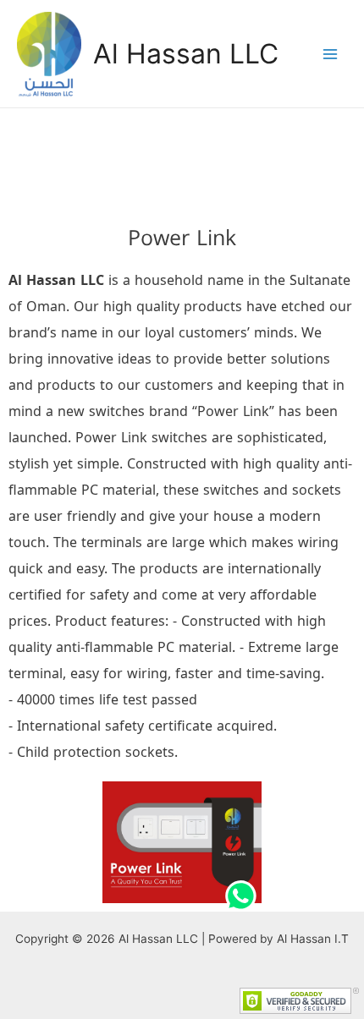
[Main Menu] (330, 53)
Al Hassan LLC (186, 53)
